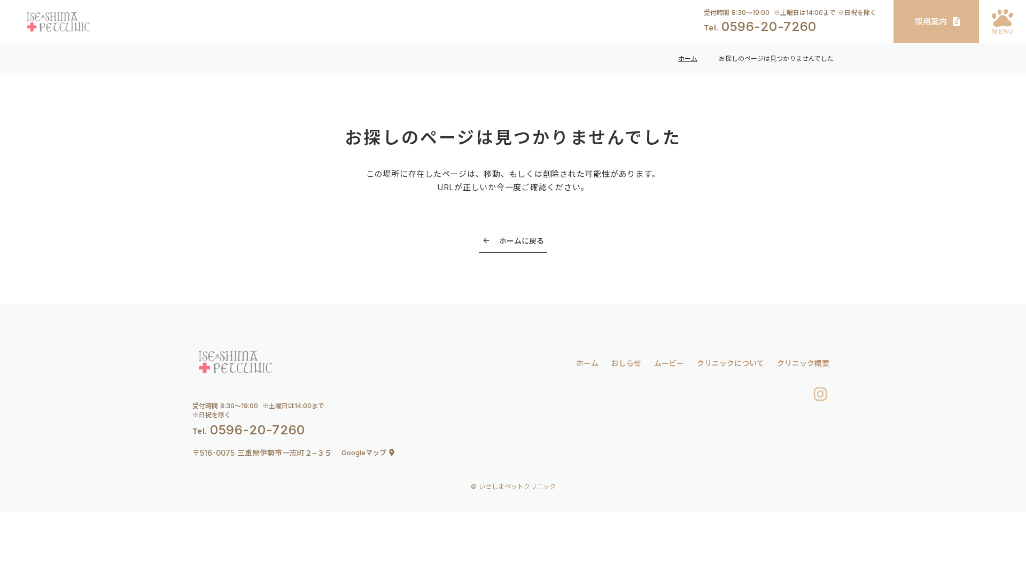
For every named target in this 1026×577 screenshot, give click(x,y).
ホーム (687, 59)
